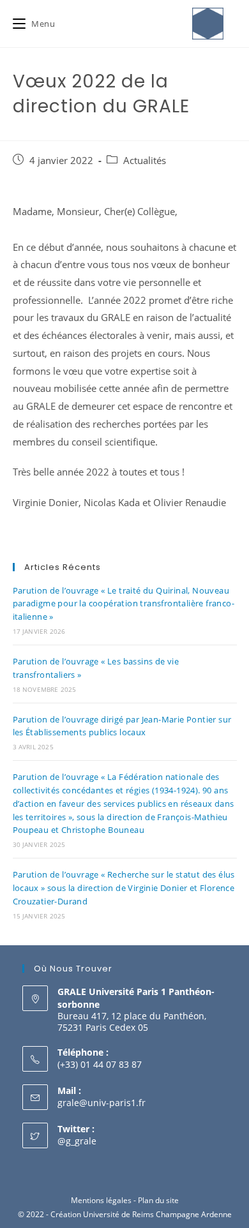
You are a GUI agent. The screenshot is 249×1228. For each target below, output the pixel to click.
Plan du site (158, 1200)
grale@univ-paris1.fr (101, 1103)
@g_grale (76, 1141)
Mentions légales (101, 1200)
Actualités (144, 160)
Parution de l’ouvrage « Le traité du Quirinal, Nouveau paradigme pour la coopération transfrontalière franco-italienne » (124, 604)
